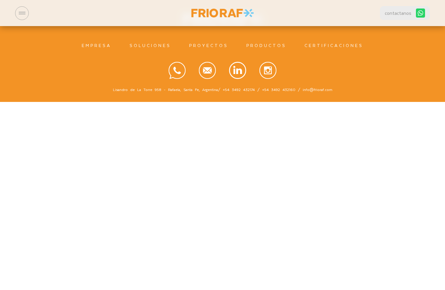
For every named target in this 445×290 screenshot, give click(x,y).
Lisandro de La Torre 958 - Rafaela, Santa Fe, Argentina (165, 89)
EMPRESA (96, 45)
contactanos (398, 13)
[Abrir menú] (22, 13)
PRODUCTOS (266, 45)
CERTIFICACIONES (334, 45)
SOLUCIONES (150, 45)
